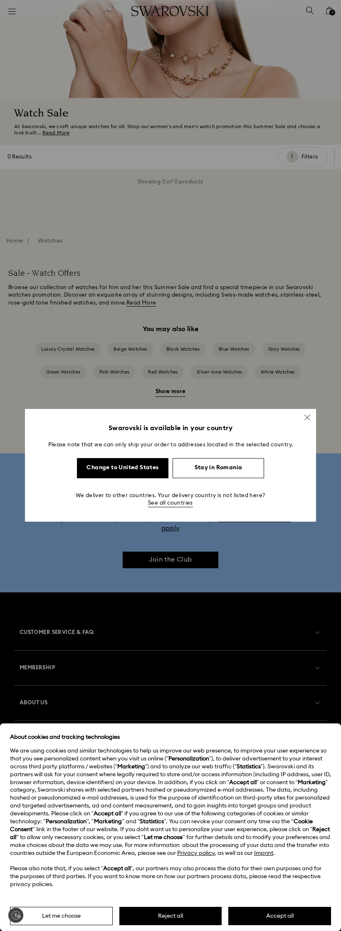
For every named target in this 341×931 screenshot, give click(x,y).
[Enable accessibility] (15, 915)
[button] (307, 417)
